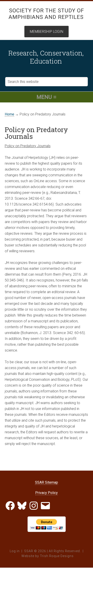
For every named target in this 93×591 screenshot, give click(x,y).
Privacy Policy (46, 493)
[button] (46, 97)
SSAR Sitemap (46, 482)
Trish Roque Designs (57, 556)
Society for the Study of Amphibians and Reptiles (46, 13)
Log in (15, 551)
